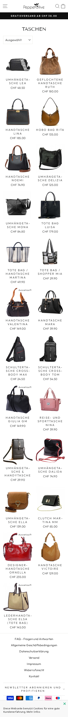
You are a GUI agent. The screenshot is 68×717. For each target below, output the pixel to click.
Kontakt (34, 676)
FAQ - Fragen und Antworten (34, 639)
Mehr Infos (33, 711)
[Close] (64, 704)
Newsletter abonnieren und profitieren (33, 689)
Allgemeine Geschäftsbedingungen (34, 645)
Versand (34, 657)
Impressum (34, 664)
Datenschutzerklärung (34, 651)
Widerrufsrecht (34, 670)
